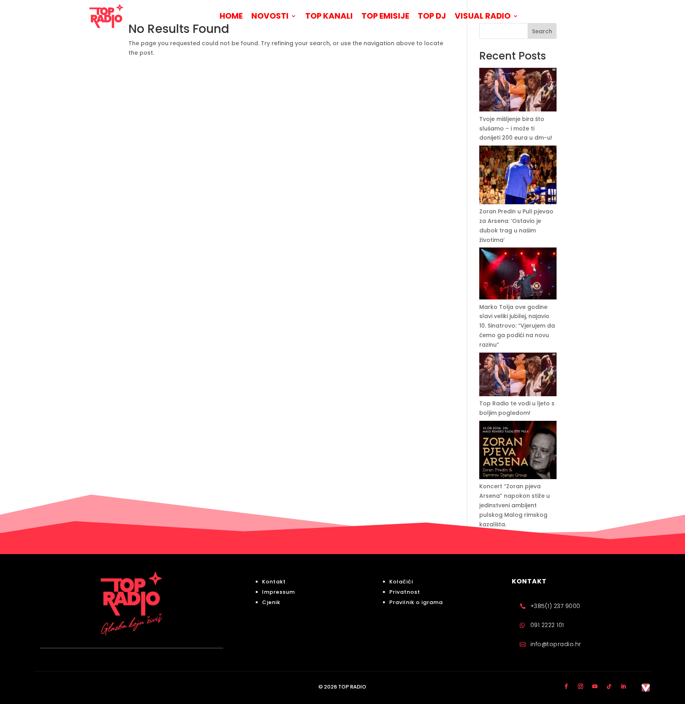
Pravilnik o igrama (416, 602)
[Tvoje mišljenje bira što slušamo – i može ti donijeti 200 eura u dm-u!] (518, 91)
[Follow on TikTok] (609, 686)
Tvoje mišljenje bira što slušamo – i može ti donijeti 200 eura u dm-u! (515, 128)
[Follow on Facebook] (566, 686)
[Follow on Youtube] (595, 686)
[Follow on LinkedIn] (623, 686)
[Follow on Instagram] (581, 686)
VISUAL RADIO (483, 15)
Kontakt (274, 581)
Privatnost (404, 592)
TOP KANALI (329, 15)
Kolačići (401, 581)
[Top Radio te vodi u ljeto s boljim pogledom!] (518, 376)
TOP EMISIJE (385, 15)
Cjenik (271, 602)
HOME (231, 15)
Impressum (278, 592)
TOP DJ (432, 15)
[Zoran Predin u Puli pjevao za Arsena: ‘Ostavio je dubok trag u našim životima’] (518, 176)
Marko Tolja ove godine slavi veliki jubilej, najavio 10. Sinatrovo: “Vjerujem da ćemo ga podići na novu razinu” (517, 326)
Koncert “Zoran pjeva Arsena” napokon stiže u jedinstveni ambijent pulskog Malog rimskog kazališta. (514, 505)
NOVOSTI (270, 15)
